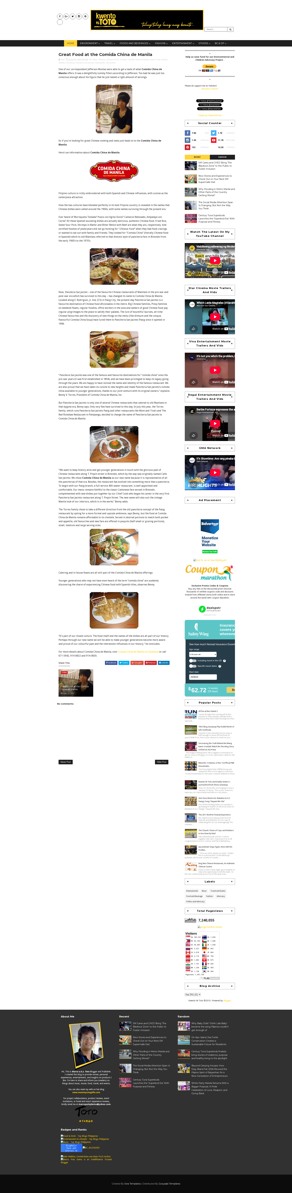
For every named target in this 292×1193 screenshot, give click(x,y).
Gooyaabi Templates (169, 1183)
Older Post (161, 762)
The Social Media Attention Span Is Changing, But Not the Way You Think (215, 205)
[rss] (84, 1121)
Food (158, 59)
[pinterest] (85, 16)
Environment (89, 43)
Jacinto (164, 59)
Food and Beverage (194, 896)
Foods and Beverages (134, 43)
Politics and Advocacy (195, 902)
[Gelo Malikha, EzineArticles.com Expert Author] (86, 1156)
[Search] (230, 29)
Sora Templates (132, 1183)
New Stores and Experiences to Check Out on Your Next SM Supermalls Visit (215, 179)
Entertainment (182, 43)
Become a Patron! (210, 89)
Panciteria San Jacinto (85, 63)
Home (70, 43)
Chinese (101, 59)
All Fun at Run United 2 (208, 711)
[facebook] (60, 16)
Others (203, 43)
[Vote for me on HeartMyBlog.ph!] (209, 560)
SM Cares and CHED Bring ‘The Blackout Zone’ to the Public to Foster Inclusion (215, 165)
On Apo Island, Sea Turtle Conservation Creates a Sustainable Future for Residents (208, 1041)
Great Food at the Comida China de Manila (75, 688)
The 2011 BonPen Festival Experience (214, 815)
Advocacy (221, 896)
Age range (194, 649)
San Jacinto (110, 63)
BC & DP (219, 43)
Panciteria (70, 63)
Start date (194, 672)
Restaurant (100, 63)
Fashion (160, 43)
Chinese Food (112, 59)
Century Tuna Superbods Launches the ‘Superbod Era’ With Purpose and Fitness (216, 218)
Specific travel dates (207, 666)
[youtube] (66, 16)
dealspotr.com (210, 615)
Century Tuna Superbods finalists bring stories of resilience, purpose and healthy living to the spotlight (209, 1055)
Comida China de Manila (138, 59)
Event (152, 59)
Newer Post (66, 762)
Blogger (227, 1000)
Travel (108, 43)
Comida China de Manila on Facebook (138, 651)
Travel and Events (217, 891)
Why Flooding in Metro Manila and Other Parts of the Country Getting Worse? (216, 192)
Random (222, 157)
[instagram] (79, 16)
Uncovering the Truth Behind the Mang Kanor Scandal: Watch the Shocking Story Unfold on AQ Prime (216, 746)
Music (204, 891)
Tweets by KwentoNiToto (210, 115)
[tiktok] (60, 22)
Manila (62, 63)
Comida (123, 59)
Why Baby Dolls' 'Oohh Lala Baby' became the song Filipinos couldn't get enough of (210, 1027)
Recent (197, 157)
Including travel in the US (210, 660)
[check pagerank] (210, 927)
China (94, 59)
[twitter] (72, 16)
